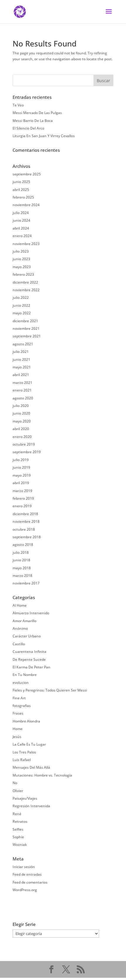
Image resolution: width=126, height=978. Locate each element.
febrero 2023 (23, 274)
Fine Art (19, 698)
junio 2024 (21, 220)
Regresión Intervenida (31, 805)
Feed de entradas (27, 874)
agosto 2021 (23, 343)
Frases (18, 713)
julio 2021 (21, 351)
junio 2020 (21, 413)
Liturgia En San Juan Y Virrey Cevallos (44, 135)
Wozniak (20, 844)
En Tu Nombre (25, 674)
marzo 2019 (22, 490)
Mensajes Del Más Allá (31, 767)
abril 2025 (21, 189)
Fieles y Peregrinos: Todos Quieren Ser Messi (50, 690)
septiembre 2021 (27, 336)
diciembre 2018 (25, 513)
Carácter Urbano (27, 636)
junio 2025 (21, 181)
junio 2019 (21, 467)
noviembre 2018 (26, 521)
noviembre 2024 (26, 204)
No (15, 782)
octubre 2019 (24, 444)
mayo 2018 (22, 567)
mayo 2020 (22, 421)
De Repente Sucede (29, 659)
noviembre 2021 (26, 328)
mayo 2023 (22, 266)
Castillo (19, 643)
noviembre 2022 (26, 289)
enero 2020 (22, 436)
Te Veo (18, 105)
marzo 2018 (22, 575)
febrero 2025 (23, 197)
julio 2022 (21, 297)
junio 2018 (21, 560)
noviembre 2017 (26, 583)
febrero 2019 (23, 498)
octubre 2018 (24, 529)
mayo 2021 (22, 367)
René (17, 813)
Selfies (18, 829)
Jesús (17, 736)
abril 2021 (21, 374)
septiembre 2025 (27, 174)
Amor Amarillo (24, 620)
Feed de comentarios (30, 882)
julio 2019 (21, 459)
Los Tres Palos (24, 752)
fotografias (22, 705)
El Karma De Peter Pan (31, 667)
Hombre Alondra (26, 721)
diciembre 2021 (25, 320)
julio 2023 (21, 251)
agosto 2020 (23, 398)
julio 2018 (21, 552)
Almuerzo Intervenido (31, 612)
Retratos (20, 821)
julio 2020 (21, 405)
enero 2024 (22, 235)
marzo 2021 (22, 382)
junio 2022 (21, 305)
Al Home (20, 605)
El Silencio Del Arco (28, 128)
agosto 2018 (23, 544)
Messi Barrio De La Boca (33, 120)
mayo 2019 (22, 475)
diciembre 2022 (25, 282)
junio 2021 (21, 359)
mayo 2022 (22, 313)
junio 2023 (21, 258)
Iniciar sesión (24, 866)
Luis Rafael (22, 759)
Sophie (18, 836)
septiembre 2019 (27, 451)
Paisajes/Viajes (25, 798)
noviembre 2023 (26, 243)
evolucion (21, 682)
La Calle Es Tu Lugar (29, 744)
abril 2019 (21, 482)
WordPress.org (25, 889)
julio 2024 (21, 212)
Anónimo (20, 628)
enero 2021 (22, 390)
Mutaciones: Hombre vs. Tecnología (42, 775)
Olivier (18, 790)
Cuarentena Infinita (29, 651)
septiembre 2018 (27, 536)
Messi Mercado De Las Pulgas (37, 112)
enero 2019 (22, 505)
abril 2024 (21, 228)
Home (18, 728)
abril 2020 (21, 428)
